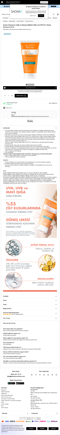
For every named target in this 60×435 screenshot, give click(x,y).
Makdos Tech (30, 419)
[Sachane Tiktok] (52, 374)
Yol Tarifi (33, 391)
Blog (2, 405)
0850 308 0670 (36, 408)
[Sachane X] (39, 374)
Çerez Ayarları (4, 407)
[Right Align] (53, 14)
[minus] (12, 95)
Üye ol (12, 115)
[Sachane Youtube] (44, 374)
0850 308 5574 (36, 398)
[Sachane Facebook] (35, 374)
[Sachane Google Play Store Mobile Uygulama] (11, 383)
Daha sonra (33, 15)
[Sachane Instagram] (31, 374)
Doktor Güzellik (5, 404)
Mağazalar (3, 390)
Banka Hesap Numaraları (7, 395)
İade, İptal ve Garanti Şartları (8, 398)
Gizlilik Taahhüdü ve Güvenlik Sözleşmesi (11, 400)
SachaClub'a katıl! (16, 116)
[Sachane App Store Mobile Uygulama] (20, 383)
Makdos (39, 419)
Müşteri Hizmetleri (5, 391)
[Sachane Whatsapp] (56, 374)
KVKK (2, 402)
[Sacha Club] (30, 113)
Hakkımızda (4, 393)
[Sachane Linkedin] (48, 374)
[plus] (5, 95)
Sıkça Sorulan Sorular (6, 397)
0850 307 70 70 (16, 374)
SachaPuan (33, 116)
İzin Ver (41, 15)
